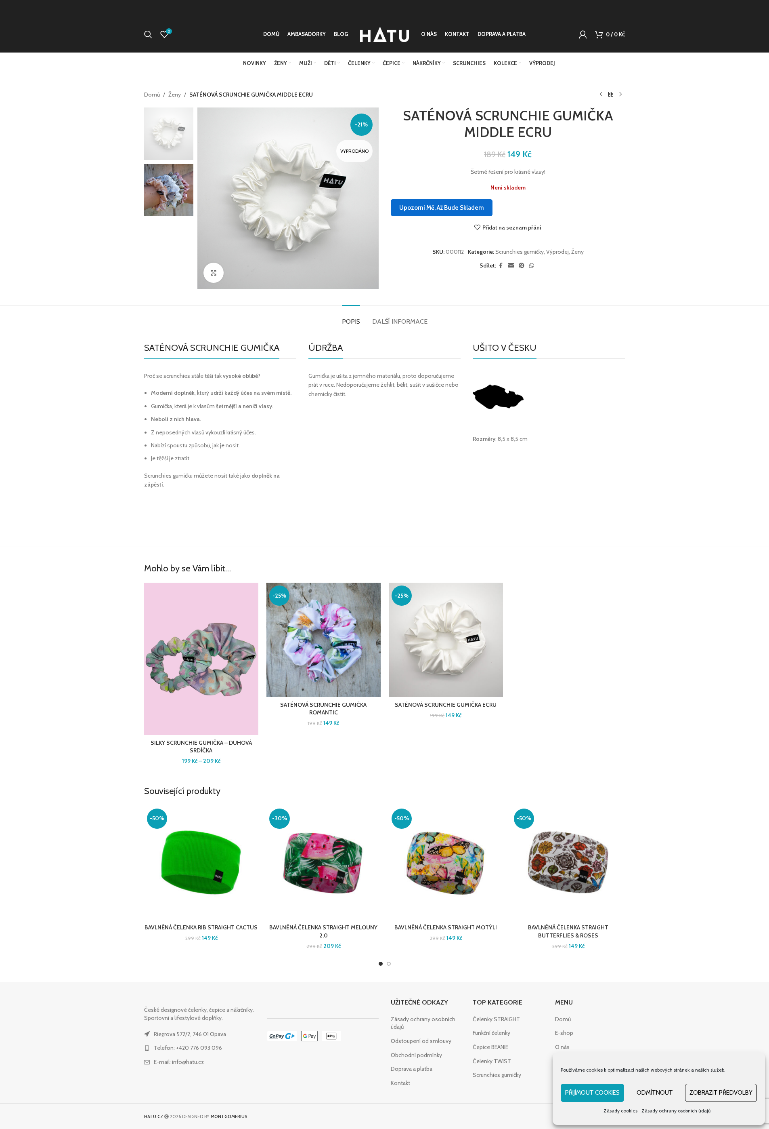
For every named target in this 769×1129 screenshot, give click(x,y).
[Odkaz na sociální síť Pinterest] (521, 265)
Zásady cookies (620, 1111)
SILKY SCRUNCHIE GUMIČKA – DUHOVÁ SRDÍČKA (201, 746)
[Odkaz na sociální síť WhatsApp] (531, 265)
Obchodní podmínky (416, 1055)
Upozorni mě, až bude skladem (441, 207)
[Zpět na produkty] (611, 94)
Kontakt (400, 1083)
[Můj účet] (583, 34)
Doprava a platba (411, 1068)
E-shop (564, 1032)
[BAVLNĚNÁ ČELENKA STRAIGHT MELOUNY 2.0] (323, 863)
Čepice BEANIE (490, 1047)
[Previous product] (601, 94)
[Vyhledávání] (148, 34)
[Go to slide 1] (381, 964)
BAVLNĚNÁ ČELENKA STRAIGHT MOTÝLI (445, 927)
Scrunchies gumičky (519, 251)
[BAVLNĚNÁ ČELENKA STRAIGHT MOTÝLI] (446, 863)
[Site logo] (384, 33)
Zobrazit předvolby (720, 1092)
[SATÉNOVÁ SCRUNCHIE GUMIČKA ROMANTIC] (323, 640)
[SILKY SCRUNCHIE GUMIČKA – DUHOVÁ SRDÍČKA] (201, 659)
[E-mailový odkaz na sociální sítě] (511, 265)
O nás (562, 1047)
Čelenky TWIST (492, 1061)
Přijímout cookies (592, 1092)
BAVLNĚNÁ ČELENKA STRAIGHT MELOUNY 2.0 (323, 931)
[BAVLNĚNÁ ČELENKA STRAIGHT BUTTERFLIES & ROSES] (568, 863)
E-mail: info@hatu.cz (179, 1062)
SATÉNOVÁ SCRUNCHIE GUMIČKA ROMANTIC (323, 708)
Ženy (174, 94)
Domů (152, 94)
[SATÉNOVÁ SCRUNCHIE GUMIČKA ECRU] (446, 640)
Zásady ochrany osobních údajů (675, 1111)
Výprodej (557, 251)
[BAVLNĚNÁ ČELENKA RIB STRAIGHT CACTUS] (201, 863)
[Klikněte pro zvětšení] (213, 273)
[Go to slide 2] (389, 964)
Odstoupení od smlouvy (421, 1041)
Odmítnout (655, 1092)
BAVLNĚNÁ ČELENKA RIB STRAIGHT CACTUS (201, 927)
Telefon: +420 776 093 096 (188, 1047)
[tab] (351, 317)
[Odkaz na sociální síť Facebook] (501, 265)
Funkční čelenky (491, 1032)
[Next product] (620, 94)
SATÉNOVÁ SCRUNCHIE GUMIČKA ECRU (446, 704)
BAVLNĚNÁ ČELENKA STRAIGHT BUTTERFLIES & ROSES (568, 931)
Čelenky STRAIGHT (496, 1019)
